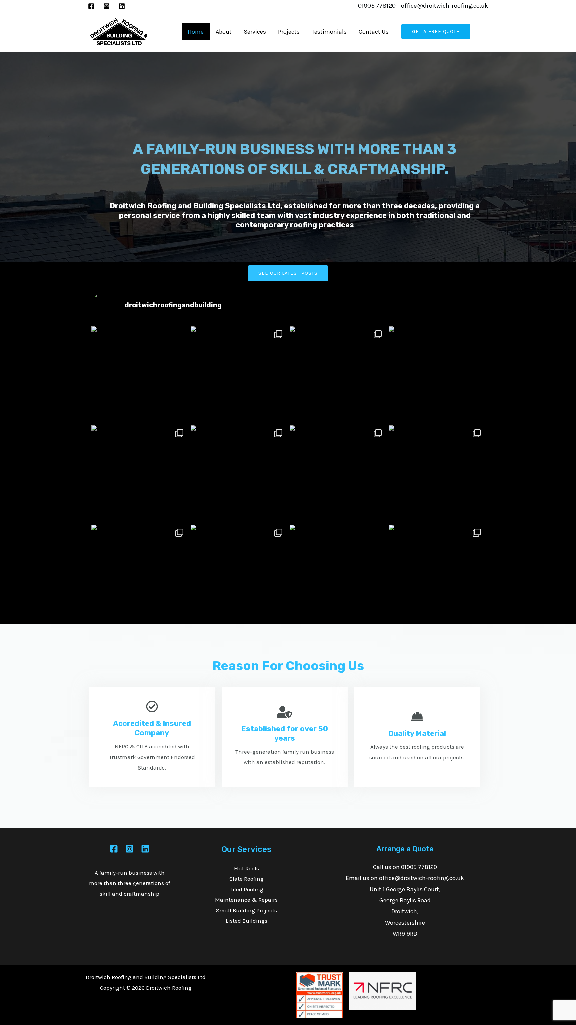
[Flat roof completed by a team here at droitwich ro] (139, 573)
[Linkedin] (122, 6)
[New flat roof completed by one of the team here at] (139, 374)
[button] (288, 273)
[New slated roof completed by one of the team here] (139, 473)
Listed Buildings (246, 920)
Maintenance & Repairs (246, 899)
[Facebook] (91, 6)
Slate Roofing (246, 878)
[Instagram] (106, 6)
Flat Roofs (246, 868)
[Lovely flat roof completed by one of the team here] (437, 573)
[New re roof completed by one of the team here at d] (338, 473)
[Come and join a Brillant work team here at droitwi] (437, 374)
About (224, 31)
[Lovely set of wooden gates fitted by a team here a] (239, 573)
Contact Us (374, 31)
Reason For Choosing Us (288, 665)
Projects (289, 31)
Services (255, 31)
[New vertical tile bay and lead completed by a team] (338, 573)
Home (196, 31)
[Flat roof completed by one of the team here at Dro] (338, 374)
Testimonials (329, 31)
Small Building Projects (246, 910)
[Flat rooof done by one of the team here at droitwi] (437, 473)
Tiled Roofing (246, 889)
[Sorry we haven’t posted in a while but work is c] (239, 473)
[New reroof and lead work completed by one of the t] (239, 374)
